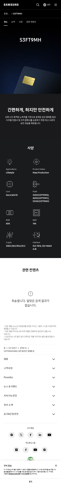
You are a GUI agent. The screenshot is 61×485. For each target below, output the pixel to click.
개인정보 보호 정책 (14, 474)
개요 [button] (6, 21)
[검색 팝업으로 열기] (37, 4)
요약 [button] (13, 21)
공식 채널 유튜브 (49, 435)
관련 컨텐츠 (30, 269)
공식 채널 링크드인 (40, 435)
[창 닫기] (56, 465)
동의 (30, 481)
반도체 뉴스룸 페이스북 (26, 450)
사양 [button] (21, 21)
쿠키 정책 (25, 474)
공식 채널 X (21, 435)
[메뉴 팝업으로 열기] (55, 4)
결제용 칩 (7, 13)
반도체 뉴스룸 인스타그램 (44, 450)
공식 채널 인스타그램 (12, 435)
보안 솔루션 (12, 348)
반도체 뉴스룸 (16, 450)
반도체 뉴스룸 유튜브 (35, 450)
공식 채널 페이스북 (30, 435)
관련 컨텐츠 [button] (31, 21)
